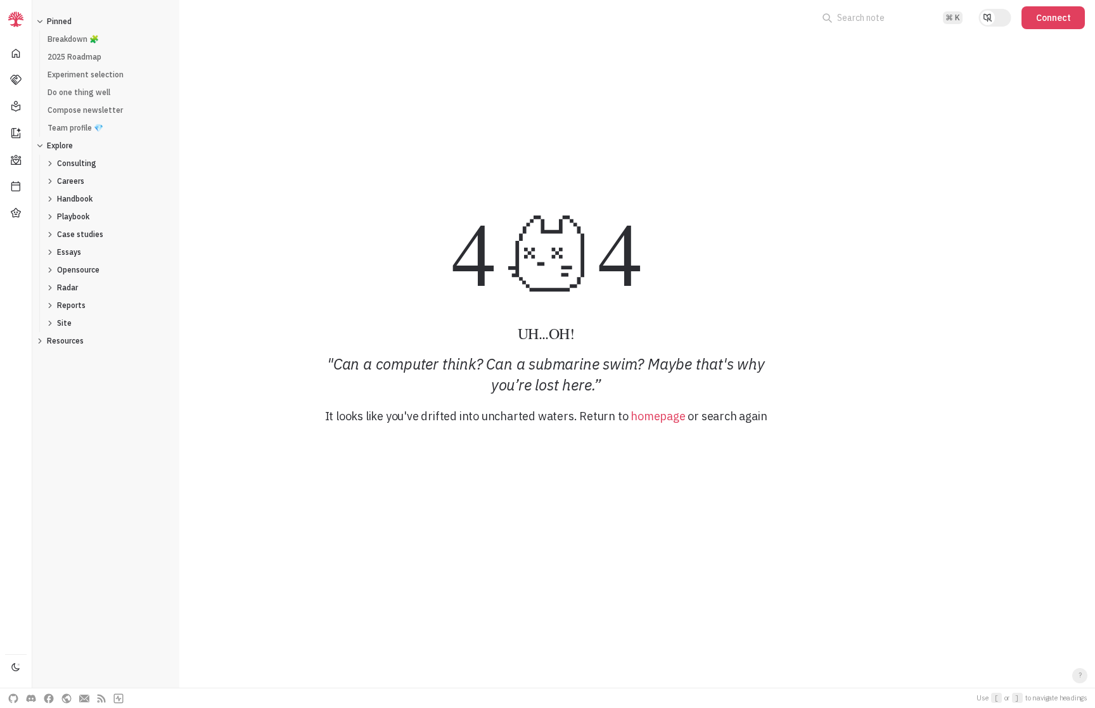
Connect (1053, 17)
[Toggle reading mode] (995, 18)
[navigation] (16, 354)
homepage (658, 416)
